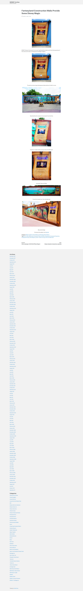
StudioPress (16, 588)
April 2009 (12, 445)
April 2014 (12, 337)
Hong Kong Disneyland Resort (15, 526)
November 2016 (13, 281)
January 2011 (12, 405)
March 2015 (12, 318)
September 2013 (13, 347)
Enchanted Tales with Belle (39, 236)
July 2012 (11, 370)
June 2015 (11, 312)
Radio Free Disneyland (14, 549)
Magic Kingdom (29, 234)
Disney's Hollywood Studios (15, 512)
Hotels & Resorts (13, 528)
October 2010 (12, 410)
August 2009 (12, 437)
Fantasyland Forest (25, 237)
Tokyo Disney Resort (13, 564)
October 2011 (12, 387)
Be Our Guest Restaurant (28, 236)
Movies (11, 537)
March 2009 (12, 447)
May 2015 (11, 314)
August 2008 (12, 461)
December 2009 (13, 430)
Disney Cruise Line (13, 506)
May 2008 (11, 466)
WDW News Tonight (13, 572)
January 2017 (12, 277)
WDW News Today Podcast (15, 570)
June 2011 (11, 395)
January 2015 (12, 321)
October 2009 (12, 434)
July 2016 (11, 289)
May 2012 (11, 374)
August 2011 (12, 391)
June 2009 (11, 441)
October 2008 (12, 457)
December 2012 (12, 362)
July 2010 (11, 416)
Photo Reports (32, 237)
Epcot (11, 524)
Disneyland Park (13, 516)
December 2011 (12, 383)
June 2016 (11, 291)
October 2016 (12, 283)
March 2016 (12, 296)
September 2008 (13, 459)
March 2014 (12, 339)
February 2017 (12, 275)
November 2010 (13, 408)
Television (11, 559)
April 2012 (12, 376)
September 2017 (13, 262)
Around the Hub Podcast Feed (15, 501)
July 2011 (11, 393)
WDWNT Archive (14, 2)
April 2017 (12, 271)
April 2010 (12, 422)
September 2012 (13, 366)
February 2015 (12, 320)
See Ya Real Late (13, 555)
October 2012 (12, 364)
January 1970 (12, 488)
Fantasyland (47, 236)
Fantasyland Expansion (54, 236)
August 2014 (12, 331)
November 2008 (13, 455)
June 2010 (11, 418)
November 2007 (13, 478)
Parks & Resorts (36, 234)
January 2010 (12, 428)
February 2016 (12, 298)
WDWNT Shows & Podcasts (15, 578)
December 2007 (13, 476)
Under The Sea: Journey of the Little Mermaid (45, 237)
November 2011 (12, 385)
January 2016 (12, 300)
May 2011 (11, 397)
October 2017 (12, 260)
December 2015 (13, 302)
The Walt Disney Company (15, 561)
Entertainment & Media (14, 522)
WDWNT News (12, 576)
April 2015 (12, 316)
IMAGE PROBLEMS (13, 530)
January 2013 (12, 360)
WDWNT (24, 16)
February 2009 (12, 449)
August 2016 (12, 287)
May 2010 (11, 420)
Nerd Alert (12, 541)
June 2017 (11, 267)
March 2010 (12, 424)
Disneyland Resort (13, 518)
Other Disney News (13, 545)
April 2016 (12, 294)
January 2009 (12, 451)
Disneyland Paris (13, 514)
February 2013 (12, 358)
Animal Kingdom (13, 497)
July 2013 (11, 350)
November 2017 (13, 258)
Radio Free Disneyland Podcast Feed (17, 551)
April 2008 (12, 468)
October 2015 (12, 306)
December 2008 (13, 453)
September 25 (12, 490)
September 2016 (13, 285)
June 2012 (11, 372)
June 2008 (11, 464)
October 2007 (12, 480)
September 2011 (13, 389)
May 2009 (11, 443)
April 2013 (12, 354)
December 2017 (12, 256)
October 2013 (12, 345)
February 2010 (12, 426)
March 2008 (12, 470)
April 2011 (11, 399)
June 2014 (11, 333)
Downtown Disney (13, 520)
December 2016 (12, 279)
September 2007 (13, 482)
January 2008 (12, 474)
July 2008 (11, 463)
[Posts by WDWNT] (22, 16)
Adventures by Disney (14, 495)
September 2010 (13, 412)
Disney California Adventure (15, 505)
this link (47, 232)
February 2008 (12, 472)
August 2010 (12, 414)
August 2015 (12, 310)
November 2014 (13, 325)
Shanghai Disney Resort (14, 557)
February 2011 (12, 403)
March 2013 (12, 356)
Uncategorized (12, 566)
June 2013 (11, 352)
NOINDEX (11, 543)
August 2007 (12, 484)
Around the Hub (13, 499)
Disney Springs (12, 510)
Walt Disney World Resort (44, 234)
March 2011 (12, 401)
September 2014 (13, 329)
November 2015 (13, 304)
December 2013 (12, 343)
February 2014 (12, 341)
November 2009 (13, 432)
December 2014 (13, 323)
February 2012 (12, 379)
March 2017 (12, 273)
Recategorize (12, 553)
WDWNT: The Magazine (14, 580)
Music (11, 539)
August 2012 (12, 368)
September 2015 (13, 308)
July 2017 (11, 265)
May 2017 (11, 269)
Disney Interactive (13, 508)
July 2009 (11, 439)
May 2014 (11, 335)
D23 (10, 503)
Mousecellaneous (13, 535)
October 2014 (12, 327)
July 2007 (11, 486)
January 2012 (12, 381)
